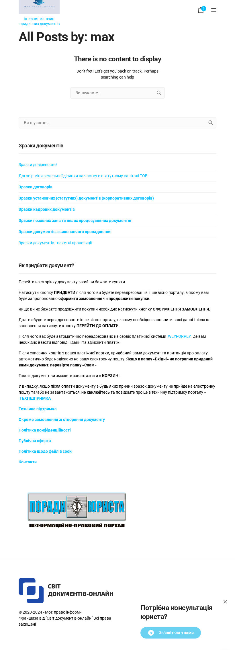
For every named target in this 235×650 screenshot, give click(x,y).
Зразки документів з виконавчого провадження (65, 231)
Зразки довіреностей (38, 164)
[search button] (159, 93)
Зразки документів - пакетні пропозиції (55, 243)
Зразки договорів (35, 187)
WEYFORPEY (179, 336)
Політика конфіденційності (45, 430)
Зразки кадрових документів (47, 209)
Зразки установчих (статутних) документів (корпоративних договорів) (86, 198)
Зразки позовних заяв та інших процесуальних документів (75, 220)
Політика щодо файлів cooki (46, 451)
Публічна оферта (35, 440)
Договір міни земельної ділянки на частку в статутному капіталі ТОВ (83, 175)
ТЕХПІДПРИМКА (35, 398)
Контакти (28, 462)
